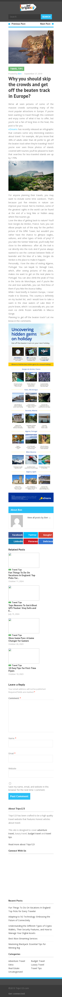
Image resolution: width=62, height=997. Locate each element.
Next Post (45, 23)
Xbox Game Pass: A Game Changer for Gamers (21, 639)
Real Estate (13, 968)
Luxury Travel (37, 964)
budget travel (34, 833)
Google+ (47, 534)
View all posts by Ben (39, 517)
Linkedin (18, 541)
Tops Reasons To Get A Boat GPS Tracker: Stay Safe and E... (22, 608)
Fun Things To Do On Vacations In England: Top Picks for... (21, 575)
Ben (20, 73)
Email (11, 753)
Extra (10, 964)
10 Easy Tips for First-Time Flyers (22, 669)
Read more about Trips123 (21, 844)
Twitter (32, 534)
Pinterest (33, 541)
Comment (14, 698)
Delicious (48, 541)
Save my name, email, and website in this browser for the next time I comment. (28, 788)
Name (12, 738)
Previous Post (18, 23)
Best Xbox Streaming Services (22, 938)
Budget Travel (38, 961)
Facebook (17, 534)
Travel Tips (16, 68)
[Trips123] (28, 9)
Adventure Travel (16, 961)
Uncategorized (15, 971)
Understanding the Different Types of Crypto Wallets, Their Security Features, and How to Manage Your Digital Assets (30, 929)
